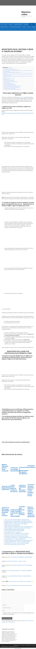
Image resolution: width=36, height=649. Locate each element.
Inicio (2, 24)
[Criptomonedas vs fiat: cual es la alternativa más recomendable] (15, 507)
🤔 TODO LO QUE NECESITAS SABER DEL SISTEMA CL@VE (19, 557)
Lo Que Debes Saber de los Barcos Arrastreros (14, 488)
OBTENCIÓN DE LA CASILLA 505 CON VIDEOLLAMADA (17, 543)
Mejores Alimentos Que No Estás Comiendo (5, 468)
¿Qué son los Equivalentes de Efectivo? (6, 487)
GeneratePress (15, 646)
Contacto (33, 26)
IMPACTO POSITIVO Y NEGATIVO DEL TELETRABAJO (16, 523)
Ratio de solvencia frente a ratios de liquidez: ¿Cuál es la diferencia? (31, 511)
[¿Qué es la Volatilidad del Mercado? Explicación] (22, 482)
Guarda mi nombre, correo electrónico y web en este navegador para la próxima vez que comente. (18, 613)
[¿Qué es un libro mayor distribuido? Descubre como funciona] (5, 505)
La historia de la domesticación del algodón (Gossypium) (23, 470)
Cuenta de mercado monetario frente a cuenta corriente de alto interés (31, 490)
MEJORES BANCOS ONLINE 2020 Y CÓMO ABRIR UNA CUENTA (18, 522)
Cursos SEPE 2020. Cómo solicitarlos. (13, 532)
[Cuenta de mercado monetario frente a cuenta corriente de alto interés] (31, 482)
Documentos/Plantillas (17, 24)
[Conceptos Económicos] (31, 463)
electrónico (20, 97)
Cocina (5, 24)
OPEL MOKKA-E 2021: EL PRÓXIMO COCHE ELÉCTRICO (17, 533)
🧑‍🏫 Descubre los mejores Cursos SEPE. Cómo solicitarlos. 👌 (19, 581)
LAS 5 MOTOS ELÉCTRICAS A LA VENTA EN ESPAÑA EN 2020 (18, 537)
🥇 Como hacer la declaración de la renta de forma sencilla (19, 585)
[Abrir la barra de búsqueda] (34, 29)
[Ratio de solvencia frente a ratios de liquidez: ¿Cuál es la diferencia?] (31, 504)
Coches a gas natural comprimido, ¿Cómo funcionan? (16, 534)
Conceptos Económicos (31, 466)
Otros (29, 26)
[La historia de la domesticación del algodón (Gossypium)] (23, 464)
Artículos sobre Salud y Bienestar (15, 26)
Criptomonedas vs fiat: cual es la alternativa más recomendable (15, 513)
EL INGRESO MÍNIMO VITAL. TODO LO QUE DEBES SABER (17, 541)
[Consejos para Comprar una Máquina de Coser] (22, 504)
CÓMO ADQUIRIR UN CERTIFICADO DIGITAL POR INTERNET (18, 528)
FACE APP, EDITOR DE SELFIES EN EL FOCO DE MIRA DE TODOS (19, 540)
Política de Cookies (28, 645)
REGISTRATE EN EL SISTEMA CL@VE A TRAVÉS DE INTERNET (18, 521)
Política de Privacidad (17, 645)
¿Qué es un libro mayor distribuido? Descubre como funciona (5, 511)
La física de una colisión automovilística (15, 469)
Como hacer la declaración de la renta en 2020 (15, 544)
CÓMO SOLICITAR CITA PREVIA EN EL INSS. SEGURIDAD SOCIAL (19, 526)
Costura (10, 24)
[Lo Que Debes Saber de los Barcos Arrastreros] (14, 482)
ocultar (10, 67)
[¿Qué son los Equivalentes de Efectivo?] (6, 483)
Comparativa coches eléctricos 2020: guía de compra (16, 536)
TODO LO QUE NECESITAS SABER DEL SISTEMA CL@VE (17, 519)
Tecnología (25, 24)
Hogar (24, 26)
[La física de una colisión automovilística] (15, 465)
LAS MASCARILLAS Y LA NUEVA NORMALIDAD (15, 539)
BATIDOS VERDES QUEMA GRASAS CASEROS (14, 529)
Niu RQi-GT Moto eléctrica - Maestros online (16, 561)
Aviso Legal (23, 645)
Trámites (31, 24)
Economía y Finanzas (4, 26)
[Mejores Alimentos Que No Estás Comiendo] (5, 462)
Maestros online (25, 13)
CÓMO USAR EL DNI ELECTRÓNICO (12, 525)
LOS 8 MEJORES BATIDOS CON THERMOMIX (14, 530)
